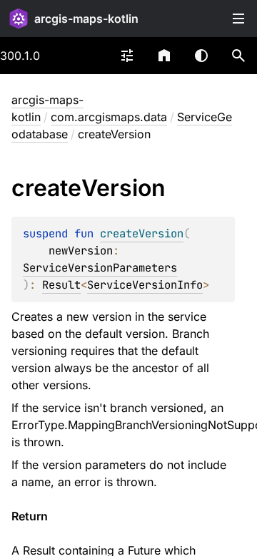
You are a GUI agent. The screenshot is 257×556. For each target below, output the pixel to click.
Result (61, 284)
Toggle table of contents (238, 18)
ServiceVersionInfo (145, 284)
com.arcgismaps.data (109, 117)
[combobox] (127, 55)
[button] (238, 55)
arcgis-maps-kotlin (86, 18)
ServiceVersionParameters (100, 267)
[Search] (238, 55)
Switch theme (201, 55)
